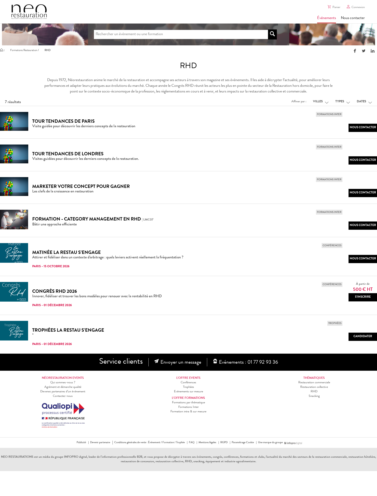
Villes (318, 101)
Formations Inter (188, 407)
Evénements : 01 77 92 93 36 (248, 362)
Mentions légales (207, 442)
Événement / (155, 442)
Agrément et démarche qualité (62, 387)
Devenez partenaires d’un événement (62, 391)
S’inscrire (363, 297)
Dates (361, 101)
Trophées (188, 387)
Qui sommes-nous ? (62, 382)
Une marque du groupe (270, 442)
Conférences (188, 382)
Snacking (314, 396)
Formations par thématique (188, 402)
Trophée (180, 442)
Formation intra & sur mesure (188, 411)
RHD (314, 391)
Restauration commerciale (314, 382)
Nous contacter (353, 18)
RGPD (224, 442)
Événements (326, 18)
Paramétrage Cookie (243, 442)
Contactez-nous (63, 396)
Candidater (362, 336)
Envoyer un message (180, 362)
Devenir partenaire (100, 442)
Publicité (81, 442)
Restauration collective (314, 387)
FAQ (191, 442)
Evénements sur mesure (188, 391)
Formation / (169, 442)
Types (339, 101)
